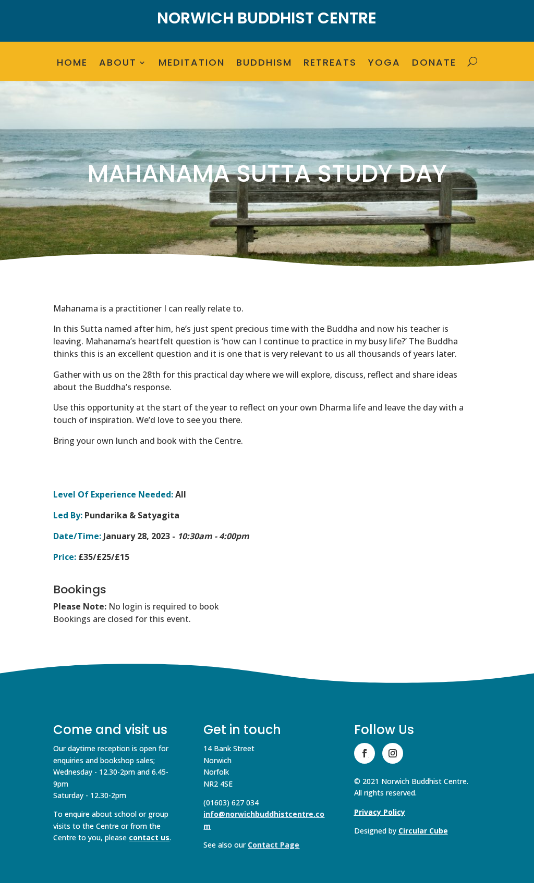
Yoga (384, 64)
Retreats (330, 64)
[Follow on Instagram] (392, 753)
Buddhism (264, 64)
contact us (149, 837)
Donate (434, 64)
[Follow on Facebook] (364, 753)
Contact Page (273, 845)
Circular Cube (423, 831)
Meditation (192, 64)
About (118, 64)
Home (72, 64)
